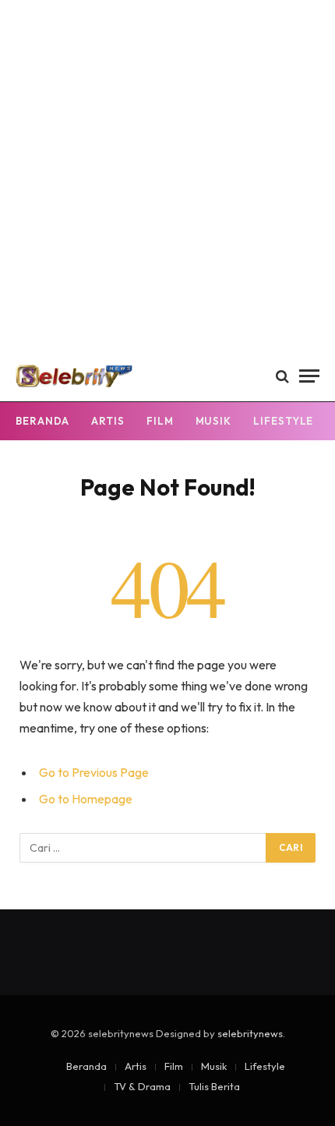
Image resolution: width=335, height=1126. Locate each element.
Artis (108, 421)
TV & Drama (142, 1086)
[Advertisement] (167, 175)
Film (160, 421)
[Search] (282, 376)
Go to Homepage (85, 799)
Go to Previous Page (94, 772)
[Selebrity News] (74, 376)
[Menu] (309, 376)
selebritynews (250, 1033)
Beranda (42, 421)
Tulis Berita (214, 1086)
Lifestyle (283, 421)
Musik (214, 421)
